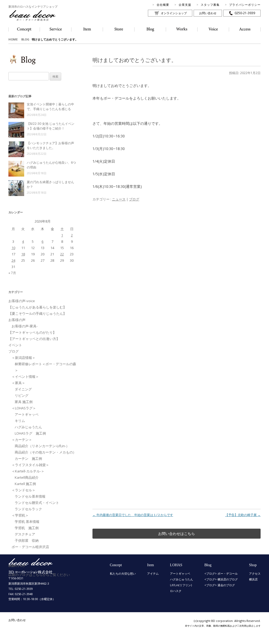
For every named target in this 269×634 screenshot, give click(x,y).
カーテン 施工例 (28, 458)
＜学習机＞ (20, 515)
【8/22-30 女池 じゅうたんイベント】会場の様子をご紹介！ (50, 126)
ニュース (119, 199)
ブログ (134, 199)
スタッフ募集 (210, 5)
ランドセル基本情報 (30, 496)
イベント (15, 345)
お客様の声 (16, 319)
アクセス (255, 573)
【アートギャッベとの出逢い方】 (34, 338)
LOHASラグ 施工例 (30, 433)
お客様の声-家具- (25, 326)
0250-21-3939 (245, 13)
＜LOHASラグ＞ (24, 408)
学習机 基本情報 (27, 521)
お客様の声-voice (21, 300)
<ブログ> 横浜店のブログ (221, 579)
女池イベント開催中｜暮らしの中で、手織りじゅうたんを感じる (50, 106)
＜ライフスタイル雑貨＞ (30, 464)
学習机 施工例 (27, 527)
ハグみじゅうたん (28, 427)
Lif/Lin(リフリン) (181, 585)
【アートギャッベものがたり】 (32, 332)
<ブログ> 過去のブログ (219, 585)
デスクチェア (25, 534)
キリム (20, 420)
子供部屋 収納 (27, 540)
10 (13, 247)
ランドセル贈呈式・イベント (37, 502)
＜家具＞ (18, 382)
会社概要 (163, 5)
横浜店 (253, 579)
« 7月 (12, 273)
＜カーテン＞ (22, 439)
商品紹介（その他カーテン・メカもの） (45, 452)
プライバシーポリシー (245, 5)
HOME (13, 39)
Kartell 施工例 (25, 483)
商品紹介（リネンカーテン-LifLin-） (42, 446)
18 (23, 254)
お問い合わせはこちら (176, 533)
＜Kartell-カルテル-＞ (28, 471)
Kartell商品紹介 (27, 477)
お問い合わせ (207, 13)
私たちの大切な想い (123, 573)
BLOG (25, 39)
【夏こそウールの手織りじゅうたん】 (37, 313)
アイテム (153, 573)
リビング (21, 395)
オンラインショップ (174, 13)
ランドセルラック (28, 509)
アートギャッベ (27, 414)
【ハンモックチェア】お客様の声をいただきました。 (50, 145)
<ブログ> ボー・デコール (221, 573)
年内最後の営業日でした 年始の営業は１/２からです (132, 515)
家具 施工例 (24, 401)
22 (62, 254)
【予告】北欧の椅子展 (243, 515)
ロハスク (176, 591)
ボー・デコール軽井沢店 (30, 546)
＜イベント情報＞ (25, 376)
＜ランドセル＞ (23, 490)
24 (13, 260)
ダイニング (23, 389)
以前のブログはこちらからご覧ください (39, 574)
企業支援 (185, 5)
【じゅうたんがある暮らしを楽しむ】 (37, 307)
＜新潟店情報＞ (23, 357)
